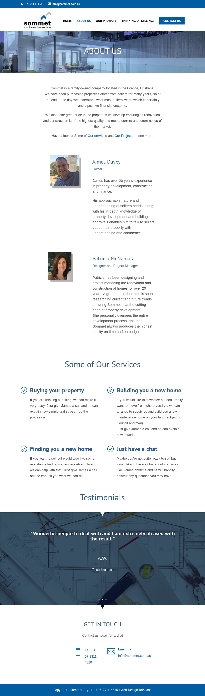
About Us (84, 21)
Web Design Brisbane (136, 690)
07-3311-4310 (34, 4)
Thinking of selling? (138, 21)
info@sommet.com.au (134, 656)
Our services (97, 136)
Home (67, 21)
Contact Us (172, 21)
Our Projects (106, 21)
